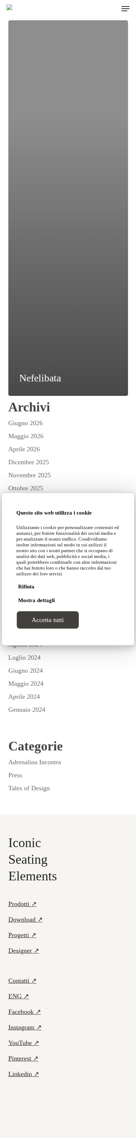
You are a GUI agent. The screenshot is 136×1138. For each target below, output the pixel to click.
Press (15, 775)
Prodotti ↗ (22, 904)
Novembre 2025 (29, 475)
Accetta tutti (48, 619)
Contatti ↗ (22, 980)
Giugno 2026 (25, 423)
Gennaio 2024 (26, 709)
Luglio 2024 (24, 657)
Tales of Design (29, 788)
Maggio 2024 (26, 683)
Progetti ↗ (22, 935)
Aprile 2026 (24, 449)
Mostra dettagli (36, 600)
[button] (125, 8)
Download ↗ (25, 919)
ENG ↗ (18, 996)
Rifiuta (26, 586)
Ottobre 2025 (25, 488)
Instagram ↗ (25, 1027)
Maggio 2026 (26, 436)
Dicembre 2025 (28, 462)
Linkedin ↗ (23, 1074)
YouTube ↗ (23, 1042)
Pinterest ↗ (23, 1058)
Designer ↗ (23, 950)
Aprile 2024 (24, 696)
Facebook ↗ (24, 1011)
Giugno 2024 (25, 670)
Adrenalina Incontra (34, 762)
